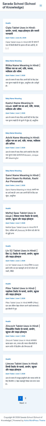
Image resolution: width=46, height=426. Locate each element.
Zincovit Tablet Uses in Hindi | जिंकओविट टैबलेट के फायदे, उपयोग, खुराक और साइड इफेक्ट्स (23, 328)
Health (8, 23)
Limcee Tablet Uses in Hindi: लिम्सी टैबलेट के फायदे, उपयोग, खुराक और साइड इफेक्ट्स (22, 366)
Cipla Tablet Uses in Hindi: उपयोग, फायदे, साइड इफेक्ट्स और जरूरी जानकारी (22, 30)
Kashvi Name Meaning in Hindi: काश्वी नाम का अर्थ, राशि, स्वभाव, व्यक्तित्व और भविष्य (23, 106)
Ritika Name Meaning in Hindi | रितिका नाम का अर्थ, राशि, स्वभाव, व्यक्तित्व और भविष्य (23, 68)
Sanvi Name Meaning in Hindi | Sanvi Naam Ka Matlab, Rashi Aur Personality (23, 178)
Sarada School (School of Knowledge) (19, 5)
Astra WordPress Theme (34, 420)
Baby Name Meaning (14, 61)
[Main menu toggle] (40, 5)
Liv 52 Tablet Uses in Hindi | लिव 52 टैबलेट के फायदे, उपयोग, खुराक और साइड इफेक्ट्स (22, 253)
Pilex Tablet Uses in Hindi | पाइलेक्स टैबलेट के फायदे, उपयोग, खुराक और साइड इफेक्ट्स (22, 291)
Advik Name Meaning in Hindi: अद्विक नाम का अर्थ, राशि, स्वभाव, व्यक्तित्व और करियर (23, 140)
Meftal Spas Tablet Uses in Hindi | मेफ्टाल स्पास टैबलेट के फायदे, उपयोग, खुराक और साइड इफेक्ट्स (22, 215)
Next (23, 403)
